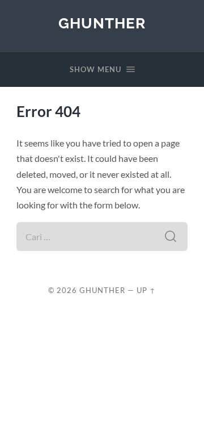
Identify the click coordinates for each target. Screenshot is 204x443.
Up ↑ (146, 290)
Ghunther (102, 23)
